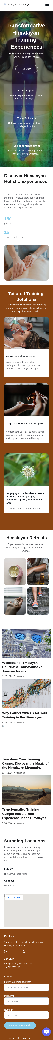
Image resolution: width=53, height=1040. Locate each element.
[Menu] (47, 5)
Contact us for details (20, 1025)
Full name (9, 995)
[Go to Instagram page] (5, 951)
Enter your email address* (17, 981)
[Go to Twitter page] (24, 951)
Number (8, 1009)
